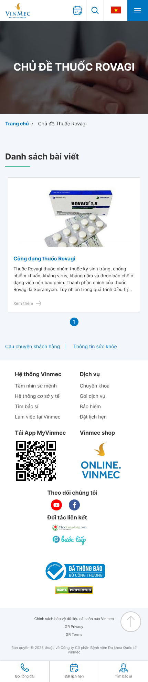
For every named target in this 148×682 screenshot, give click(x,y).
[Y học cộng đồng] (70, 527)
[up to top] (130, 621)
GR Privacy (74, 626)
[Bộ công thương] (74, 571)
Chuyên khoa (95, 386)
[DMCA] (74, 590)
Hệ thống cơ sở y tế (37, 396)
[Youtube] (56, 504)
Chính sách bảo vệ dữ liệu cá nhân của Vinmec (74, 619)
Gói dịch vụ (92, 396)
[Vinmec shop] (101, 461)
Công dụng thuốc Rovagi (44, 258)
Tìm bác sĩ (26, 407)
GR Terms (74, 634)
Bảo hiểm (90, 407)
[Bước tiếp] (70, 540)
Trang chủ (17, 124)
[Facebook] (74, 504)
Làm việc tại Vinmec (37, 417)
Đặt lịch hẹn (93, 417)
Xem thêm (23, 303)
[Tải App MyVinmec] (36, 461)
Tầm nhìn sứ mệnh (36, 386)
